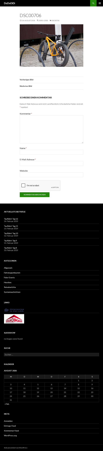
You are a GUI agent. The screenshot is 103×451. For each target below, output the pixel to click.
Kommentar (26, 113)
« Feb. (7, 404)
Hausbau (7, 282)
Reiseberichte (10, 287)
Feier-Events (9, 277)
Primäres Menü (100, 3)
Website (24, 170)
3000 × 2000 (43, 20)
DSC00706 (55, 20)
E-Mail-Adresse (28, 159)
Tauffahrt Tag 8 (10, 248)
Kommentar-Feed (11, 431)
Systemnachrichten (12, 292)
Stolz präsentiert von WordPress (15, 448)
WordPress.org (10, 435)
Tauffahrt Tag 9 (10, 240)
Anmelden (8, 421)
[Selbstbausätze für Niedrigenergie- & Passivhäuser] (14, 318)
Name (23, 148)
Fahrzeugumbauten (12, 273)
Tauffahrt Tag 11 (11, 226)
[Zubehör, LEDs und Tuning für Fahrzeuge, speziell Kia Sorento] (14, 310)
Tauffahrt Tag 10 (11, 233)
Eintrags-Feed (10, 426)
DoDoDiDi (9, 3)
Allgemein (8, 268)
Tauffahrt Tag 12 (11, 219)
